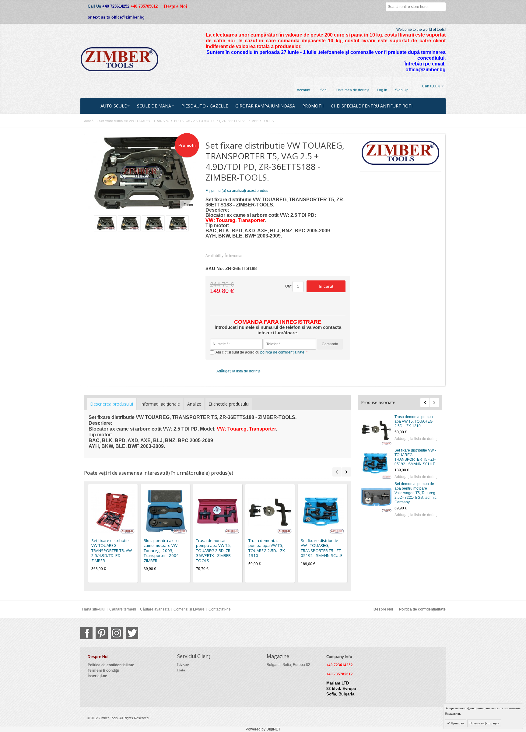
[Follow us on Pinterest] (102, 633)
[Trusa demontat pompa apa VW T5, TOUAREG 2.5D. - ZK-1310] (376, 430)
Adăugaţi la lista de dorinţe (416, 439)
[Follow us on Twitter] (132, 633)
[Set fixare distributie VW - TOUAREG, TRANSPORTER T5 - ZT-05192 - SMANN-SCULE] (376, 463)
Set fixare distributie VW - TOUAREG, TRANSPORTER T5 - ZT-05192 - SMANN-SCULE (415, 457)
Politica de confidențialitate (422, 609)
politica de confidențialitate (282, 352)
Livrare (183, 665)
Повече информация (484, 723)
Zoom (188, 205)
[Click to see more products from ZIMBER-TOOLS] (401, 152)
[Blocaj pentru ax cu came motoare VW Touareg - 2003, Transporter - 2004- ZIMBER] (165, 511)
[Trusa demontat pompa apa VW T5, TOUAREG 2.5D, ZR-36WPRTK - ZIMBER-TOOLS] (217, 511)
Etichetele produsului (229, 404)
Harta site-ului (93, 609)
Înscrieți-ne (97, 676)
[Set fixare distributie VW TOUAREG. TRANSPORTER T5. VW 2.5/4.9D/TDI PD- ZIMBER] (113, 511)
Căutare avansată (155, 609)
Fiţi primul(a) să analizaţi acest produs (236, 190)
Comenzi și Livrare (189, 609)
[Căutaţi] (441, 6)
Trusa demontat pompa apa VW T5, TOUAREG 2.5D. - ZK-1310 (413, 421)
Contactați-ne (220, 609)
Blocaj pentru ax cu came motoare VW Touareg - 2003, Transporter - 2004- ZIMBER (162, 550)
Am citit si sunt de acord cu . (261, 352)
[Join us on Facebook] (86, 633)
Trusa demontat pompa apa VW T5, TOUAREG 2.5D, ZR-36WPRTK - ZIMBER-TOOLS (214, 550)
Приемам (457, 723)
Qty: (288, 286)
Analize (194, 404)
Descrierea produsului (111, 404)
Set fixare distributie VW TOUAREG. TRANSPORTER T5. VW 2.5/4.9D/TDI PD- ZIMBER (111, 550)
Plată (181, 670)
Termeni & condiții (103, 670)
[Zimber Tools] (119, 59)
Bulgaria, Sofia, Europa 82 (288, 665)
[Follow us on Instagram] (117, 633)
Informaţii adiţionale (160, 404)
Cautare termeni (122, 609)
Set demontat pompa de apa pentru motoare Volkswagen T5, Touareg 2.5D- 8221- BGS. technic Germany (415, 493)
